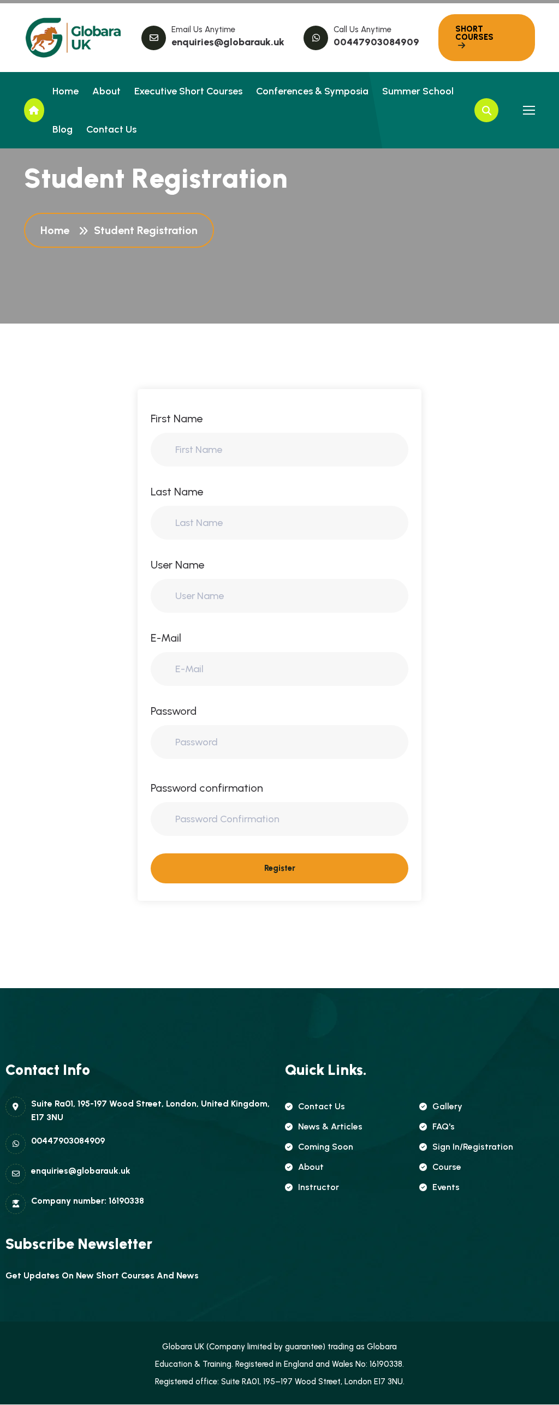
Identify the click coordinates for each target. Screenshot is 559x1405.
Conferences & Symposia (312, 91)
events (446, 1187)
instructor (318, 1187)
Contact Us (111, 129)
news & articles (330, 1126)
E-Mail (166, 637)
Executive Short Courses (188, 91)
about (311, 1167)
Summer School (418, 91)
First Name (177, 418)
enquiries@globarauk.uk (227, 42)
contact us (321, 1106)
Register (279, 868)
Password (174, 711)
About (106, 91)
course (446, 1167)
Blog (62, 129)
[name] (73, 37)
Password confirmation (207, 787)
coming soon (325, 1146)
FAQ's (443, 1126)
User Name (177, 564)
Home (65, 91)
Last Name (177, 491)
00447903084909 (376, 42)
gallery (447, 1106)
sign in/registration (472, 1146)
